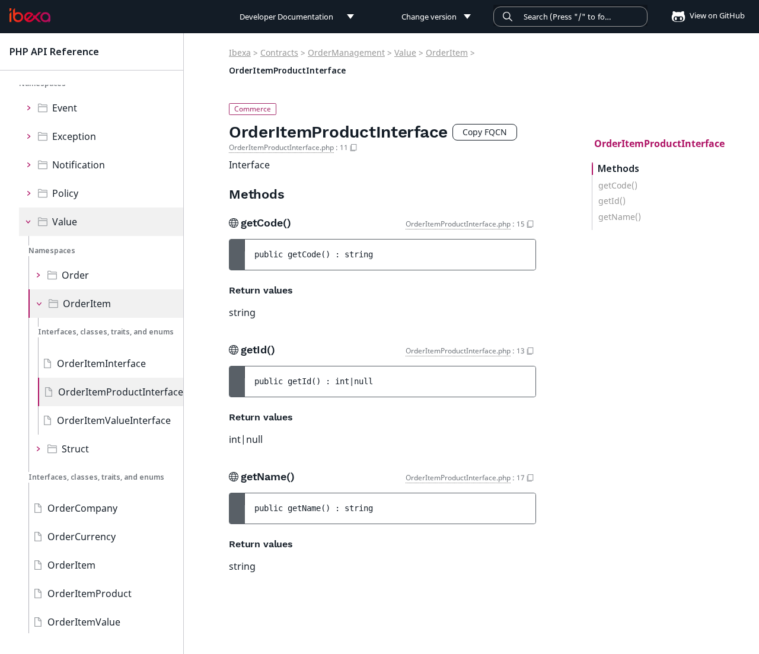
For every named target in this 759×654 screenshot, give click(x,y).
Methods (618, 168)
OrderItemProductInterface (120, 391)
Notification (78, 164)
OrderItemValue (83, 622)
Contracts (279, 52)
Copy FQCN (485, 132)
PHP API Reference (54, 51)
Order (75, 275)
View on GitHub (716, 15)
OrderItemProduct (89, 593)
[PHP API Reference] (30, 15)
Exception (74, 136)
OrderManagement (346, 52)
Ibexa (240, 52)
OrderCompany (82, 508)
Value (64, 221)
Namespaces (51, 250)
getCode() (617, 185)
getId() (612, 201)
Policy (65, 193)
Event (64, 107)
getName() (619, 217)
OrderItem (87, 303)
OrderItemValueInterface (114, 420)
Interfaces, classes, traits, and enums (106, 332)
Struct (75, 448)
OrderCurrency (81, 536)
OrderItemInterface (101, 363)
